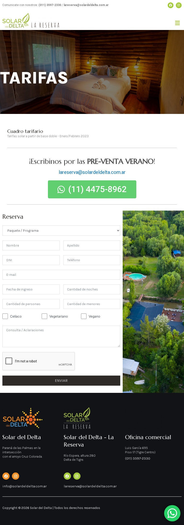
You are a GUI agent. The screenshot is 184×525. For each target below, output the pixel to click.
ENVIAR (61, 380)
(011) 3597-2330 (137, 458)
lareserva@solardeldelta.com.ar (92, 172)
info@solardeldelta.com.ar (24, 486)
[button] (177, 23)
